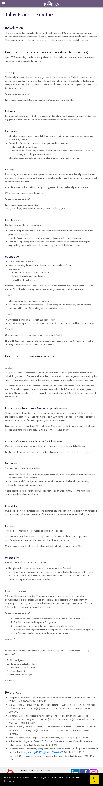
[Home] (51, 3)
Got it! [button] (94, 779)
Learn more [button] (9, 781)
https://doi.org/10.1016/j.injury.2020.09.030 (42, 752)
